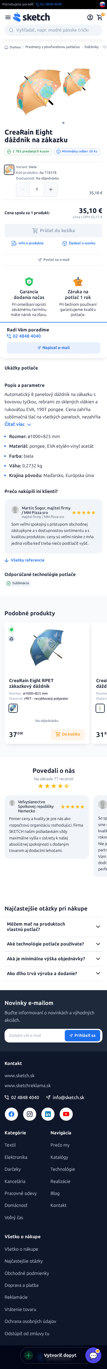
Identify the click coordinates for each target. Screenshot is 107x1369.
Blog (55, 1193)
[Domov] (31, 17)
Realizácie (60, 1181)
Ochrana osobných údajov (30, 1321)
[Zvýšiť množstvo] (50, 189)
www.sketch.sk (20, 1075)
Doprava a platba (22, 1285)
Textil (10, 1145)
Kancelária (15, 1181)
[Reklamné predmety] (8, 17)
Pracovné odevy (21, 1193)
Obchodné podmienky (27, 1273)
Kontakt (58, 1205)
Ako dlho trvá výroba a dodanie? (42, 973)
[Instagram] (30, 1114)
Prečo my (60, 1145)
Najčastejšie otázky (24, 1261)
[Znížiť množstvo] (23, 189)
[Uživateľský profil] (90, 17)
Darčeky (13, 1169)
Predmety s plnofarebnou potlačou (52, 47)
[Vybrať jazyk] (102, 4)
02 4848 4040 (25, 1097)
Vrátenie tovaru (20, 1309)
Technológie (63, 1169)
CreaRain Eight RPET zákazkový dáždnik (31, 683)
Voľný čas (14, 1217)
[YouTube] (66, 1114)
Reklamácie (16, 1297)
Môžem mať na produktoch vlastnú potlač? (36, 926)
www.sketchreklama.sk (28, 1085)
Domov (15, 47)
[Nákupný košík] (99, 17)
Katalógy (59, 1157)
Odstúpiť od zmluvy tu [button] (27, 1333)
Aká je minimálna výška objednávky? (46, 958)
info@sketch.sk (68, 1097)
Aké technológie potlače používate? (45, 944)
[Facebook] (11, 1114)
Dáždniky (91, 47)
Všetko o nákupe (21, 1249)
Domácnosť (16, 1205)
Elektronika (16, 1157)
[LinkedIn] (48, 1114)
